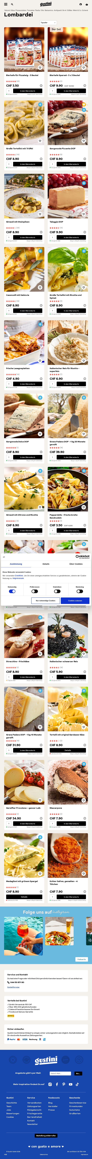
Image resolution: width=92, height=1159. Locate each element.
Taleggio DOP (56, 221)
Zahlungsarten (34, 1106)
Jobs (8, 1109)
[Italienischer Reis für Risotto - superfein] (68, 342)
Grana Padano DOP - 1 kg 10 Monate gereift (24, 736)
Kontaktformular (13, 987)
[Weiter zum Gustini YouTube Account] (70, 1084)
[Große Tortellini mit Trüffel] (24, 122)
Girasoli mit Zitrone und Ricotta (22, 514)
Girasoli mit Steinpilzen (18, 221)
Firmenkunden (76, 1106)
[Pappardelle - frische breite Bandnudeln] (68, 489)
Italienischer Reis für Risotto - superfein (64, 370)
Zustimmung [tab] (16, 564)
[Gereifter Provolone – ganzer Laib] (24, 782)
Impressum (18, 578)
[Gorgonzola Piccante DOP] (68, 122)
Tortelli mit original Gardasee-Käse (67, 734)
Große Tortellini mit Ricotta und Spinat (66, 296)
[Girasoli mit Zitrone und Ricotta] (24, 489)
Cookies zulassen (75, 601)
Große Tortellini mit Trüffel (19, 148)
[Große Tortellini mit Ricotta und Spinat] (68, 269)
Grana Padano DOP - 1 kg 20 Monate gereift (67, 443)
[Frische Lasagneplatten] (24, 342)
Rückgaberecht (34, 1109)
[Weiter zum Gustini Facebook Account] (57, 1084)
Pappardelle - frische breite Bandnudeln (64, 516)
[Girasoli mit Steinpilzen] (24, 196)
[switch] (35, 591)
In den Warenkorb (27, 91)
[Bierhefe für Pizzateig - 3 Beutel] (24, 49)
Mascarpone (56, 808)
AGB (5, 1154)
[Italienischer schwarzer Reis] (68, 635)
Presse (51, 1109)
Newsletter (32, 1124)
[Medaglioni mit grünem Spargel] (24, 855)
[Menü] (5, 4)
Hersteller (53, 1106)
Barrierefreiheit (34, 1117)
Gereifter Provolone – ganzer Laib (23, 808)
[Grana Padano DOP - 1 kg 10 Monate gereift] (24, 709)
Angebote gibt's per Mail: (28, 1073)
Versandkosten (34, 1102)
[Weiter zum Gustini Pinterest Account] (64, 1084)
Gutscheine (74, 1109)
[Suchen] (12, 4)
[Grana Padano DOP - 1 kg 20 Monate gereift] (68, 416)
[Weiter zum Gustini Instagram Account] (50, 1084)
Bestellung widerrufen (46, 1135)
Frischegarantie (34, 1113)
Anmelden (79, 1073)
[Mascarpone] (68, 782)
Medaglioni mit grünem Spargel (22, 881)
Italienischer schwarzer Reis (64, 661)
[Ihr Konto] (81, 4)
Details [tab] (46, 564)
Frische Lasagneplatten (18, 368)
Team (8, 1106)
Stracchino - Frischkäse (17, 661)
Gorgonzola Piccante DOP (63, 148)
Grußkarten (74, 1113)
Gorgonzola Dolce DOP (17, 441)
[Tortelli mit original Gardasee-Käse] (68, 709)
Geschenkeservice (77, 1102)
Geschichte (11, 1102)
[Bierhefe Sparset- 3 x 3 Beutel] (68, 49)
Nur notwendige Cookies (45, 601)
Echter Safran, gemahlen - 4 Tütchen (64, 883)
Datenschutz (44, 1154)
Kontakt (31, 1120)
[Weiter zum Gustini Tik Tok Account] (77, 1084)
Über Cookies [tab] (76, 564)
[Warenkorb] (87, 4)
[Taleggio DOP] (68, 196)
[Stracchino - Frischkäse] (24, 635)
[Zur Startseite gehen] (45, 4)
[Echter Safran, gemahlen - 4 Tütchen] (68, 855)
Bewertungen (12, 1113)
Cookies (19, 575)
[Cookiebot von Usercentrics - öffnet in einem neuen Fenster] (79, 557)
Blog (50, 1102)
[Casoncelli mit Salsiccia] (24, 269)
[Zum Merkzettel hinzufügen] (40, 67)
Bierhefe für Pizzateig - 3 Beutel (22, 75)
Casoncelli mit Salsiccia (17, 295)
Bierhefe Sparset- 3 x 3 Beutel (65, 75)
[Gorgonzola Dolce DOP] (24, 416)
